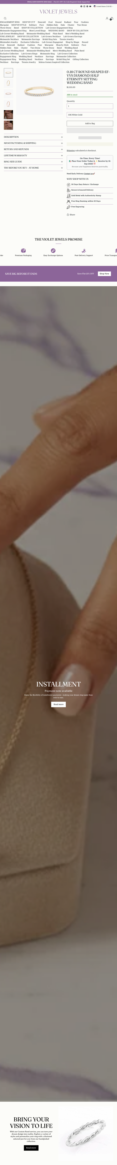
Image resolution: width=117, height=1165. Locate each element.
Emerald (42, 22)
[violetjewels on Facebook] (81, 6)
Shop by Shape (72, 42)
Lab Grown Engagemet (52, 42)
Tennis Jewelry (67, 39)
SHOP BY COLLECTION (32, 28)
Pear (76, 22)
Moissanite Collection (66, 56)
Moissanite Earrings (30, 39)
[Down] (8, 128)
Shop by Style (62, 45)
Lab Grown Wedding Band (12, 34)
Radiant (67, 22)
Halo (63, 25)
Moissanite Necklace (9, 39)
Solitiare (33, 25)
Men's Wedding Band (74, 34)
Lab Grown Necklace (51, 36)
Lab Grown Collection (67, 54)
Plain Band (58, 34)
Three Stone (5, 28)
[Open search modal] (5, 18)
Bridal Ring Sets (50, 39)
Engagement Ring (8, 56)
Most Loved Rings (37, 31)
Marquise (4, 25)
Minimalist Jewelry (9, 42)
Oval (50, 22)
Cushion (85, 22)
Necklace (39, 56)
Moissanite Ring (47, 54)
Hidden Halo (52, 25)
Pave (41, 25)
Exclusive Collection (30, 42)
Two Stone (82, 25)
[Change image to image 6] (8, 125)
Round (58, 22)
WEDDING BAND (56, 31)
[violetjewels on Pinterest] (87, 6)
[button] (90, 130)
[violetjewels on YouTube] (90, 6)
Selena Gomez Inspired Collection (54, 62)
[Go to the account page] (107, 18)
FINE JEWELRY (7, 36)
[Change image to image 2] (8, 83)
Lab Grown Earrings (72, 36)
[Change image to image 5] (8, 114)
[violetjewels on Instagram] (84, 6)
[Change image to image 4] (8, 104)
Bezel (16, 28)
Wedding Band (71, 48)
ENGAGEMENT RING (10, 22)
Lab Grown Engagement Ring (59, 28)
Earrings (50, 56)
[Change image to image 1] (8, 72)
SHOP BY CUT (28, 22)
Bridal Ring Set (63, 59)
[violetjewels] (58, 12)
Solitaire (75, 45)
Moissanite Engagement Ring (13, 31)
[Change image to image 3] (8, 93)
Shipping (71, 151)
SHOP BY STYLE (18, 25)
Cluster (71, 25)
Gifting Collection (81, 59)
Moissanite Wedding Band (38, 34)
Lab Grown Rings (29, 54)
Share (72, 215)
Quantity (71, 101)
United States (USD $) (104, 6)
